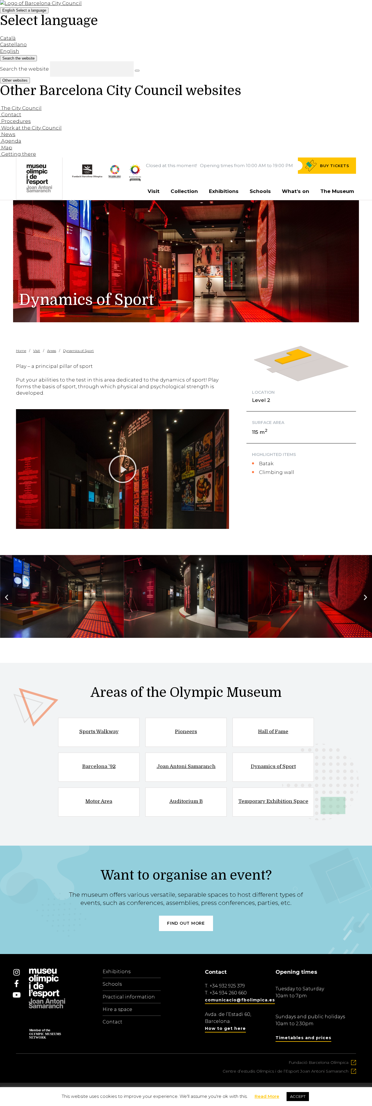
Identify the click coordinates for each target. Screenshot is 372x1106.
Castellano (13, 44)
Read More (267, 1096)
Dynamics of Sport (273, 766)
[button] (122, 469)
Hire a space (117, 1009)
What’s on (295, 191)
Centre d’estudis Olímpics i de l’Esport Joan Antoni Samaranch (285, 1071)
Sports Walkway (99, 731)
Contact (112, 1022)
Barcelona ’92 (99, 766)
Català (8, 38)
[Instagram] (16, 972)
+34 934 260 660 (228, 993)
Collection (184, 191)
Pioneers (186, 731)
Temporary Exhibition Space (273, 801)
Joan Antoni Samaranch (186, 766)
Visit (154, 191)
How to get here (225, 1028)
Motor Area (98, 801)
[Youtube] (16, 994)
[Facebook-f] (16, 983)
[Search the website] (137, 70)
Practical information (129, 997)
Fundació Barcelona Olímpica (318, 1062)
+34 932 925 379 (227, 986)
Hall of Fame (273, 731)
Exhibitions (224, 191)
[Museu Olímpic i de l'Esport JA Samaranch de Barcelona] (135, 179)
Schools (260, 191)
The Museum (337, 191)
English (24, 10)
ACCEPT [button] (297, 1096)
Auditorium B (186, 801)
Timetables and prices (303, 1037)
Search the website (24, 69)
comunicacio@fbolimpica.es (240, 1000)
